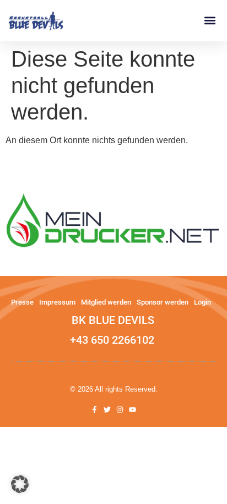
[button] (210, 21)
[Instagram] (119, 409)
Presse (22, 302)
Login (202, 302)
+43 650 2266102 (112, 339)
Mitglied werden (106, 302)
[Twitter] (107, 409)
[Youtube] (132, 409)
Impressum (57, 302)
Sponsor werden (162, 302)
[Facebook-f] (94, 409)
